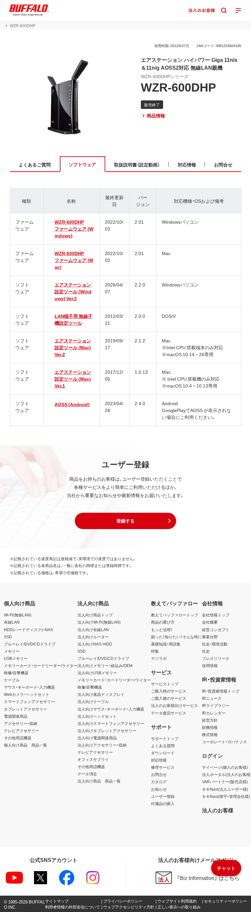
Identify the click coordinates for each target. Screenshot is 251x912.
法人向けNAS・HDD (94, 644)
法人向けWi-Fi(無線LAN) (99, 622)
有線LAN (12, 622)
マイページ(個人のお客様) (225, 767)
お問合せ (159, 774)
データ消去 (87, 774)
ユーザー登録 (163, 796)
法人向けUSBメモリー (97, 673)
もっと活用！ (162, 629)
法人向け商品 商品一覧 (99, 781)
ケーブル (12, 680)
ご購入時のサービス (168, 691)
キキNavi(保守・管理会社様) (226, 796)
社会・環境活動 (214, 644)
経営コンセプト (215, 629)
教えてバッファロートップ (174, 615)
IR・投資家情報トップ (220, 691)
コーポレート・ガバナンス (224, 742)
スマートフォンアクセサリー (29, 701)
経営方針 (210, 720)
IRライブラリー (215, 705)
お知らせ (159, 789)
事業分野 (210, 637)
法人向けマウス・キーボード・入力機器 (110, 709)
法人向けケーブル (93, 701)
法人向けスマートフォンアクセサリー (110, 723)
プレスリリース (215, 658)
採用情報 (210, 665)
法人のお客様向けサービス (174, 705)
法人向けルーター (93, 637)
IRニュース (212, 698)
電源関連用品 (15, 716)
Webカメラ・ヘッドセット (26, 694)
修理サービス (163, 767)
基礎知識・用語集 (165, 644)
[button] (125, 521)
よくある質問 (163, 746)
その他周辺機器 (17, 738)
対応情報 (159, 760)
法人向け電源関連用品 (97, 738)
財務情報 (210, 727)
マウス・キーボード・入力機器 (29, 687)
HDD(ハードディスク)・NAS (28, 629)
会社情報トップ (215, 615)
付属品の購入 (163, 803)
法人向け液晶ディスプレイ (101, 694)
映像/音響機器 (16, 673)
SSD (8, 637)
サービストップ (164, 684)
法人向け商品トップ (95, 615)
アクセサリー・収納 (20, 723)
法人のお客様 (217, 810)
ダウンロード (163, 753)
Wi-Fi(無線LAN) (17, 615)
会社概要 (210, 622)
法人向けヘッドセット (97, 716)
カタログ (159, 781)
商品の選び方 (163, 622)
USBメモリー (16, 658)
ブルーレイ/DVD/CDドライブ (30, 644)
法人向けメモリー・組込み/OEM (104, 665)
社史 (206, 651)
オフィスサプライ (93, 759)
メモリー (12, 651)
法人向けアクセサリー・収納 (101, 745)
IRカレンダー (214, 713)
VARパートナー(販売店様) (225, 781)
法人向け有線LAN (93, 629)
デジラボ (159, 658)
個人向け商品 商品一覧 (25, 745)
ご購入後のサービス (168, 698)
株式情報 (210, 734)
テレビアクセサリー (21, 730)
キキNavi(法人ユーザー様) (225, 789)
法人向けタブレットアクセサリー (106, 730)
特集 (155, 651)
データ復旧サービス (168, 713)
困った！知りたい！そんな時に (176, 637)
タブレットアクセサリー (25, 709)
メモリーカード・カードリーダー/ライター (40, 665)
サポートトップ (164, 738)
